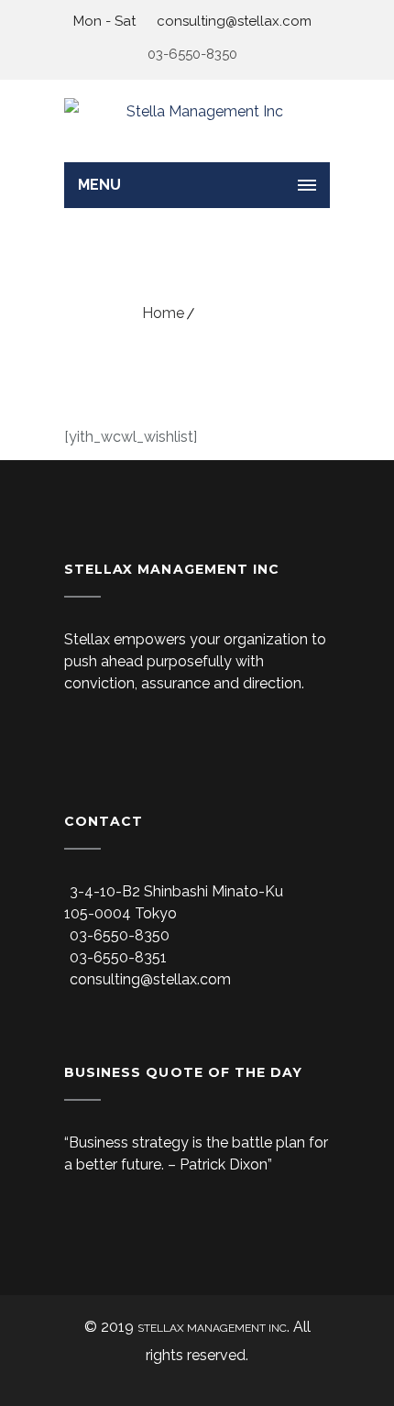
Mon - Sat (104, 21)
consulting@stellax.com (232, 21)
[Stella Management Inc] (197, 121)
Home (163, 313)
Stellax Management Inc (212, 1328)
